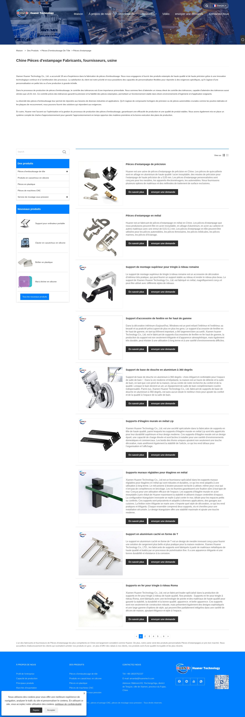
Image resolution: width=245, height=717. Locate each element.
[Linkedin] (186, 681)
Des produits (33, 50)
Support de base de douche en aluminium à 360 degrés (159, 369)
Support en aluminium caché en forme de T (152, 534)
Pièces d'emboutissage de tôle (56, 50)
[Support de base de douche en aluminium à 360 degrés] (101, 389)
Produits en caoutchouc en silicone (33, 178)
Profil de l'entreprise (25, 674)
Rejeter (36, 710)
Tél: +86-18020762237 (132, 674)
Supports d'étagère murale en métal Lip (150, 421)
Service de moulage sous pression (33, 197)
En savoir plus (136, 192)
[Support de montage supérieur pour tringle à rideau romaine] (101, 286)
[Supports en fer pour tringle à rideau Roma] (101, 604)
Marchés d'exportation (26, 688)
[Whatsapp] (201, 681)
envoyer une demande (163, 192)
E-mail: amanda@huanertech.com (138, 678)
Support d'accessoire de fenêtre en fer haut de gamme (159, 318)
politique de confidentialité (68, 704)
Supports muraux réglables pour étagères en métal (156, 472)
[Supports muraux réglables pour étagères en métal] (101, 492)
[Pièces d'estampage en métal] (101, 235)
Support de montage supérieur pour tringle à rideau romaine (162, 267)
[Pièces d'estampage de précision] (101, 183)
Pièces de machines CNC (29, 190)
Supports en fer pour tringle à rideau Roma (152, 585)
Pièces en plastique (26, 184)
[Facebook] (179, 681)
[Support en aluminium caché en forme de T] (101, 553)
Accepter (51, 710)
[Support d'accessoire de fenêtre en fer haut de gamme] (101, 337)
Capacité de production (26, 678)
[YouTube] (194, 681)
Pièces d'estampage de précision (146, 164)
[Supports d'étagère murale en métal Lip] (101, 440)
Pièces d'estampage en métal (143, 215)
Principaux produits (25, 683)
